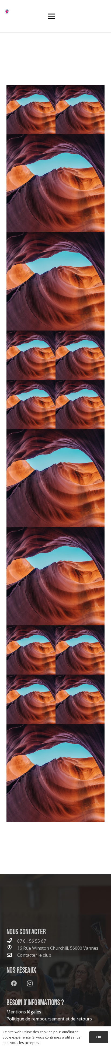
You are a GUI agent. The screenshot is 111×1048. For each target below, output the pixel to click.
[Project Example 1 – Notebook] (55, 183)
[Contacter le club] (11, 955)
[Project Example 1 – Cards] (31, 355)
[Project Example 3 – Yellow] (55, 576)
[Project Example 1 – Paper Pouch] (55, 281)
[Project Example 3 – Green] (80, 355)
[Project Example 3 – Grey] (80, 404)
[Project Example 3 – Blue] (55, 478)
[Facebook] (13, 983)
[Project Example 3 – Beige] (31, 404)
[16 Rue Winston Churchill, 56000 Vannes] (11, 948)
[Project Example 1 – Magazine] (31, 109)
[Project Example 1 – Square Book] (80, 109)
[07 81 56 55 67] (11, 941)
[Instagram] (29, 983)
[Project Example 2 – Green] (80, 650)
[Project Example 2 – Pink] (31, 650)
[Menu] (51, 16)
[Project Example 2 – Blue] (80, 699)
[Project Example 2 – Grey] (31, 699)
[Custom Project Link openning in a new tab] (55, 773)
